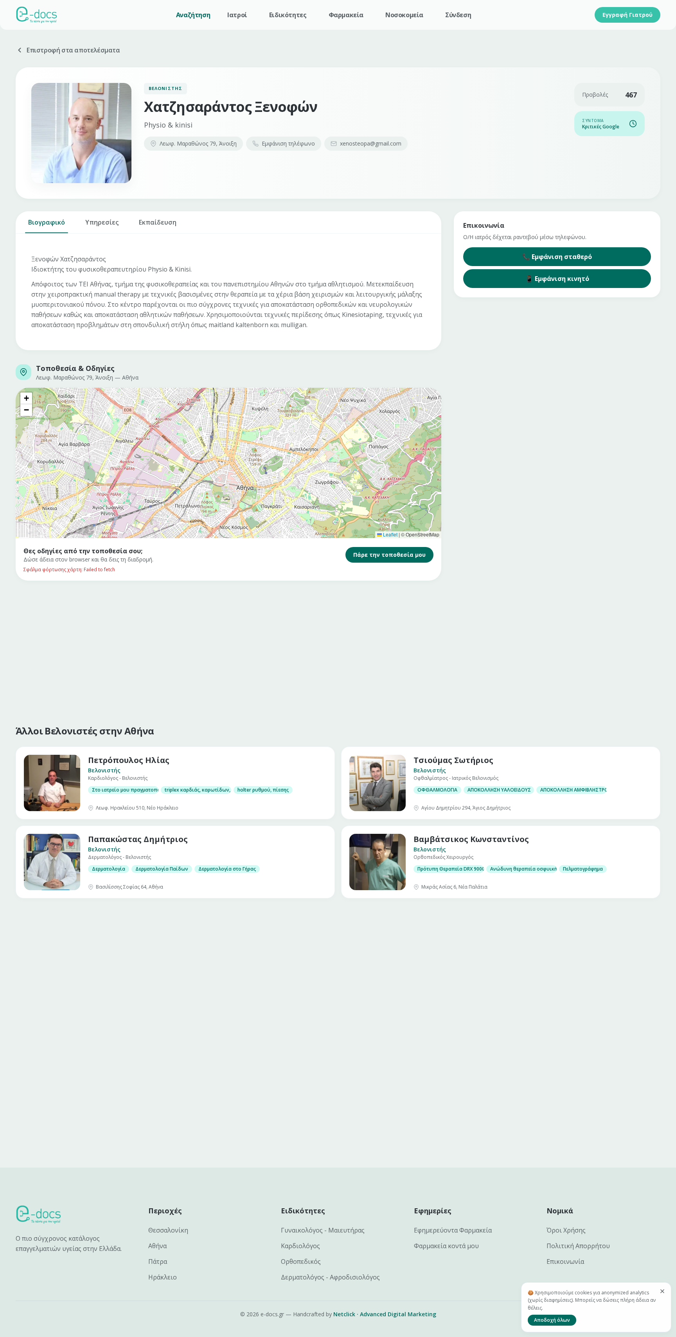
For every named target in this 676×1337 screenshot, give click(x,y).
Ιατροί (237, 15)
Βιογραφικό (46, 222)
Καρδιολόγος (300, 1246)
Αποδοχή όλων (552, 1320)
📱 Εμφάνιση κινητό (557, 278)
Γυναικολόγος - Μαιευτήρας (323, 1230)
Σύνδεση (458, 15)
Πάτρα (157, 1261)
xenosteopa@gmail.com (370, 143)
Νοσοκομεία (404, 15)
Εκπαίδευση (157, 222)
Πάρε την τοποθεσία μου (389, 554)
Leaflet (389, 534)
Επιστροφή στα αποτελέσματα (73, 50)
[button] (26, 398)
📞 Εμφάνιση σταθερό (557, 256)
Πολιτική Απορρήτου (578, 1246)
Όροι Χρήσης (566, 1230)
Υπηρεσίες (102, 222)
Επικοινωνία (565, 1261)
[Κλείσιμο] (662, 1291)
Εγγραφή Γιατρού (627, 14)
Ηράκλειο (162, 1277)
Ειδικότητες (288, 15)
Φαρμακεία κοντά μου (446, 1246)
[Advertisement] (250, 651)
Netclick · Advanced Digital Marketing (384, 1314)
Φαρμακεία (346, 15)
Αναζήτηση (193, 15)
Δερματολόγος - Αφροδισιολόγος (330, 1277)
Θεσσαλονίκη (168, 1230)
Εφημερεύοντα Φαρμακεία (453, 1230)
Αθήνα (157, 1246)
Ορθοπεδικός (301, 1261)
